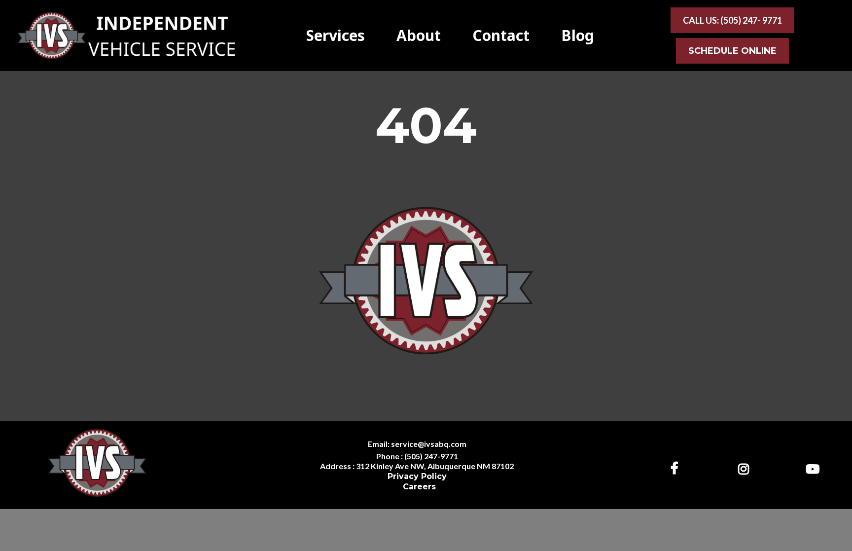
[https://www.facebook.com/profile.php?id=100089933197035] (677, 467)
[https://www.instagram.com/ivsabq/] (746, 467)
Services (335, 36)
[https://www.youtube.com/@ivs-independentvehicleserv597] (815, 467)
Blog (577, 36)
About (418, 36)
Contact (501, 36)
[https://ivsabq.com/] (125, 34)
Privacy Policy (417, 476)
